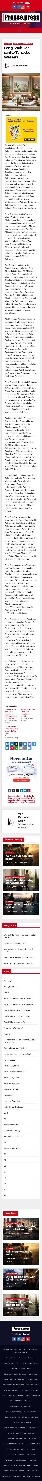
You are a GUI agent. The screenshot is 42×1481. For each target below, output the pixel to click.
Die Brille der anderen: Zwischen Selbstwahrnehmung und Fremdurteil (28, 799)
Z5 (5, 1178)
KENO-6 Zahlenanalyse (14, 1072)
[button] (35, 30)
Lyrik (6, 1113)
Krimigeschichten (32, 1379)
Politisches (20, 1385)
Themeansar (22, 1352)
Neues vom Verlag (12, 1130)
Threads (36, 1465)
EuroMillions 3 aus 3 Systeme (17, 1016)
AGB (23, 1476)
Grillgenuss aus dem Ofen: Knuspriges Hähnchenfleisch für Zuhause (11, 713)
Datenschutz (16, 1476)
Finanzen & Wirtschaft (13, 1028)
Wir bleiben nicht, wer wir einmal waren (20, 1278)
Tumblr (21, 1471)
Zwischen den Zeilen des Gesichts (18, 963)
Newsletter (9, 1460)
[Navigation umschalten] (19, 30)
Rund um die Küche (12, 1136)
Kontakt (33, 1454)
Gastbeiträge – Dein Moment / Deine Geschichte (20, 1041)
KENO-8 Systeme (11, 1083)
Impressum (6, 1476)
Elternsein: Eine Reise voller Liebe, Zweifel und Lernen (14, 799)
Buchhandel (23, 1444)
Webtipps (31, 1433)
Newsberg (35, 1349)
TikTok (29, 1465)
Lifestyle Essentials (12, 1101)
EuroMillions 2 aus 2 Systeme (17, 1010)
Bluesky (5, 1471)
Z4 (5, 1172)
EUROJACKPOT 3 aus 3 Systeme (18, 998)
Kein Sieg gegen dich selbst (19, 857)
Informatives (9, 1060)
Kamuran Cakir (21, 65)
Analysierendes (10, 987)
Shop (25, 1438)
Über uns (20, 1454)
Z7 (5, 1189)
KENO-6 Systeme (11, 1066)
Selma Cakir (12, 1283)
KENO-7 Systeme (11, 1077)
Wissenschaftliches (12, 1148)
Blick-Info (33, 1449)
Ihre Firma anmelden (20, 1449)
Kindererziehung (11, 1089)
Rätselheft (32, 1438)
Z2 (5, 1160)
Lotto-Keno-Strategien (13, 1107)
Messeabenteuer (11, 1125)
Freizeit (7, 1034)
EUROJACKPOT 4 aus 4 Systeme (18, 1004)
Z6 (5, 1183)
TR (5, 1142)
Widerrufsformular (33, 1476)
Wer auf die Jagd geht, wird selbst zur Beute (21, 1228)
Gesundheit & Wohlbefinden (23, 43)
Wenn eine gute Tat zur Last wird (21, 906)
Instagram (33, 1460)
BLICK (6, 993)
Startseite (20, 1358)
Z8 (5, 1195)
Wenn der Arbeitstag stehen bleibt (19, 882)
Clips (27, 1454)
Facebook (6, 1465)
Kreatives (8, 1095)
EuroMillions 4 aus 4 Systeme (17, 1022)
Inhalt (27, 1358)
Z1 (5, 1154)
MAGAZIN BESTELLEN (9, 1444)
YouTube (22, 1465)
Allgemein (8, 43)
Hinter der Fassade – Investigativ (18, 1054)
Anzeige (9, 1449)
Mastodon (13, 1471)
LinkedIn (14, 1465)
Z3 (5, 1166)
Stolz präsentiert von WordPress (14, 1349)
